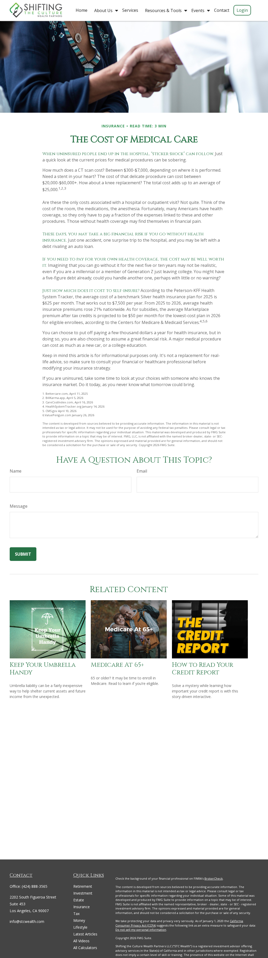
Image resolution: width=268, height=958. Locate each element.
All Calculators (85, 947)
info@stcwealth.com (27, 921)
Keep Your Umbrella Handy (43, 669)
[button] (82, 9)
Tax (76, 913)
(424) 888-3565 (34, 886)
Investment (82, 893)
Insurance (81, 906)
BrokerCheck (213, 878)
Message (18, 506)
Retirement (82, 886)
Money (79, 920)
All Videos (81, 940)
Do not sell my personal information (140, 930)
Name (15, 471)
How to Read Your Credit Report (202, 669)
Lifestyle (80, 927)
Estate (78, 899)
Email (142, 471)
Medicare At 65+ (117, 665)
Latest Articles (85, 934)
